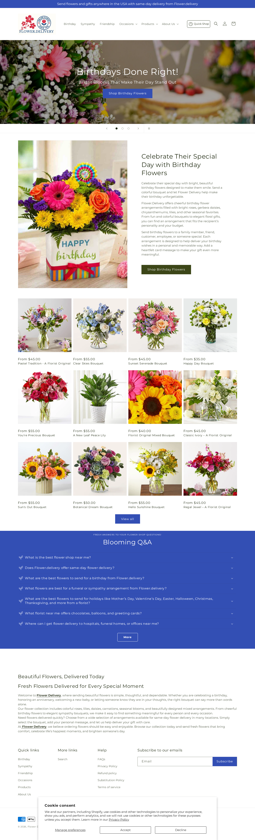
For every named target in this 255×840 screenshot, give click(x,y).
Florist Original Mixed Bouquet (151, 435)
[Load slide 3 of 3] (128, 128)
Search (62, 759)
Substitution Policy (111, 780)
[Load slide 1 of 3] (117, 128)
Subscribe (225, 761)
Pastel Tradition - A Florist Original (44, 363)
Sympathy (25, 766)
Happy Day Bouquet (198, 363)
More (128, 637)
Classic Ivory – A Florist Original (207, 435)
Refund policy (107, 773)
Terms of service (109, 787)
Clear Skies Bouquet (88, 363)
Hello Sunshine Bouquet (146, 507)
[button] (128, 24)
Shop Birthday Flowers (127, 93)
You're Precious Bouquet (36, 435)
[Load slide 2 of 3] (123, 128)
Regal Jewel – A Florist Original (207, 507)
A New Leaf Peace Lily (89, 435)
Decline (180, 830)
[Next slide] (138, 128)
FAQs (101, 759)
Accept (125, 830)
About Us (24, 794)
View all (127, 519)
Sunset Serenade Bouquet (147, 363)
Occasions (25, 780)
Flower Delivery (37, 826)
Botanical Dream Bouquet (93, 507)
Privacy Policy (119, 819)
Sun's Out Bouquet (32, 507)
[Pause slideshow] (148, 128)
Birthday (24, 759)
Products (24, 787)
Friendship (25, 773)
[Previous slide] (106, 128)
